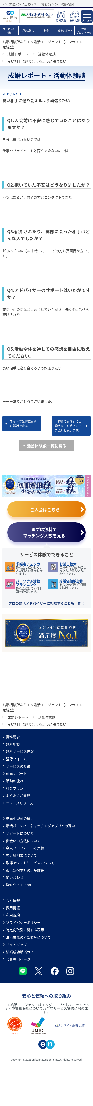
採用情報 (13, 907)
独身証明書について (21, 855)
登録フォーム (16, 758)
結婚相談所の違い (20, 818)
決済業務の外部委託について (28, 937)
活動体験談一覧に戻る (46, 446)
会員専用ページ (18, 959)
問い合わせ (14, 877)
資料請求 (13, 736)
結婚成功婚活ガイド (21, 951)
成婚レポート (65, 30)
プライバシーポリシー (23, 922)
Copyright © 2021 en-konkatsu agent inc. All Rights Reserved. (46, 1059)
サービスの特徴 (9, 30)
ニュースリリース (19, 802)
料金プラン (14, 788)
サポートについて (20, 833)
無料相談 (13, 744)
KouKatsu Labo (18, 884)
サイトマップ (16, 944)
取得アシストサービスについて (30, 862)
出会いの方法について (23, 840)
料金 (46, 30)
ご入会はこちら (45, 509)
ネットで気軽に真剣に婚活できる (23, 423)
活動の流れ (28, 30)
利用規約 (13, 914)
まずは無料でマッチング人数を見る (44, 532)
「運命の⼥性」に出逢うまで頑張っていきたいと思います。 (68, 425)
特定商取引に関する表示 (25, 929)
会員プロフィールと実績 (25, 847)
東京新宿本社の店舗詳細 (25, 870)
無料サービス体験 (20, 751)
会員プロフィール (83, 30)
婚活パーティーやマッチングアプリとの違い (40, 825)
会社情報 (13, 900)
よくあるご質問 (18, 795)
